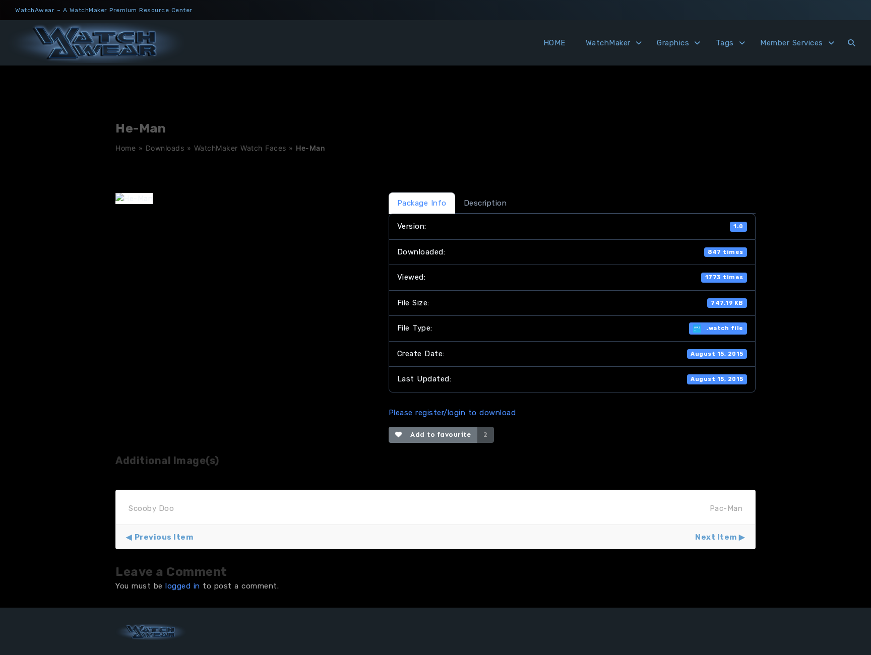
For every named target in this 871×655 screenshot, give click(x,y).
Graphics (673, 42)
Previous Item (164, 537)
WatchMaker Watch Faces (240, 148)
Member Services (791, 42)
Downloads (165, 148)
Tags (725, 42)
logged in (182, 586)
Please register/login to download (452, 412)
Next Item (716, 537)
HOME (554, 42)
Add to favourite (438, 434)
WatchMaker (608, 42)
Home (125, 148)
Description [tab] (485, 203)
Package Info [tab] (422, 203)
